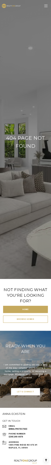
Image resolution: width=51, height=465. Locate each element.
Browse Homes (25, 319)
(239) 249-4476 (16, 437)
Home (25, 309)
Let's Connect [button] (25, 392)
